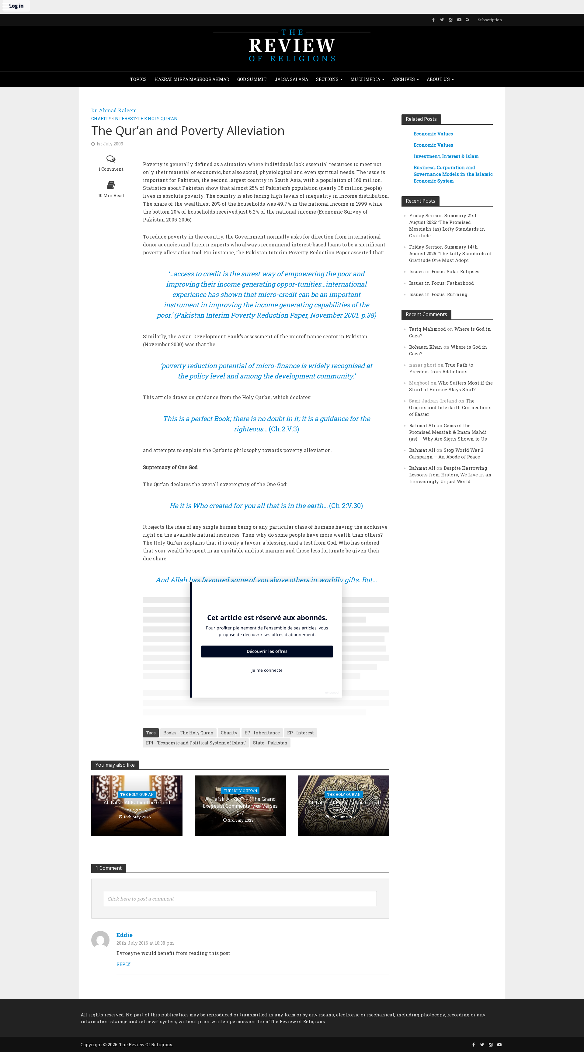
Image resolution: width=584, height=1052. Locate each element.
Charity (101, 118)
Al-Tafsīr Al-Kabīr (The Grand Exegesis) (137, 806)
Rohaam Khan (425, 347)
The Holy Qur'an (157, 118)
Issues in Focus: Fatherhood (441, 283)
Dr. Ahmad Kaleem (114, 110)
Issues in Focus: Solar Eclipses (444, 271)
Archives (403, 79)
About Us (438, 79)
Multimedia (365, 79)
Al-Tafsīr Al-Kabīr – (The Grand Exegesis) (344, 806)
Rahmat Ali (422, 425)
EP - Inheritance (262, 733)
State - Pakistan (270, 743)
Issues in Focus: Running (438, 294)
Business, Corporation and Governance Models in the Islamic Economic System (453, 174)
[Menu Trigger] (6, 6)
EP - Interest (300, 733)
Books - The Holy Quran (188, 733)
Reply (123, 964)
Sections (327, 79)
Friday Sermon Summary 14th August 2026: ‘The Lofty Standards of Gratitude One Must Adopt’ (450, 253)
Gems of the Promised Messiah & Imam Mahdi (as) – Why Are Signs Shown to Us (448, 432)
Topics (138, 79)
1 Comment (111, 169)
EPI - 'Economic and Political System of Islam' (196, 743)
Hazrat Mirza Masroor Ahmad (192, 79)
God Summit (252, 79)
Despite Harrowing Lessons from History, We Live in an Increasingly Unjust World (450, 474)
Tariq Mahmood (427, 329)
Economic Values (433, 134)
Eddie (124, 935)
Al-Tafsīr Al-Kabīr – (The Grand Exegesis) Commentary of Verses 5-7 (240, 806)
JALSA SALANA (291, 79)
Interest (124, 118)
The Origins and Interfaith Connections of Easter (450, 407)
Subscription (490, 20)
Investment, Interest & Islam (446, 156)
